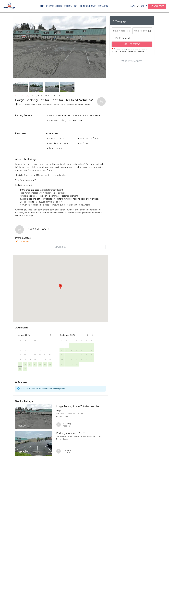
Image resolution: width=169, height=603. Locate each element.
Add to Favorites (133, 61)
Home (17, 96)
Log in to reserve (132, 44)
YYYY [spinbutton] (123, 31)
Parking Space (26, 96)
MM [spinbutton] (114, 31)
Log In (133, 6)
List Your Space (157, 6)
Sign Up (144, 6)
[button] (20, 87)
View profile (60, 247)
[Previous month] (45, 335)
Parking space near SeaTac (71, 433)
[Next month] (50, 335)
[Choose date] (128, 30)
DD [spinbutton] (118, 31)
